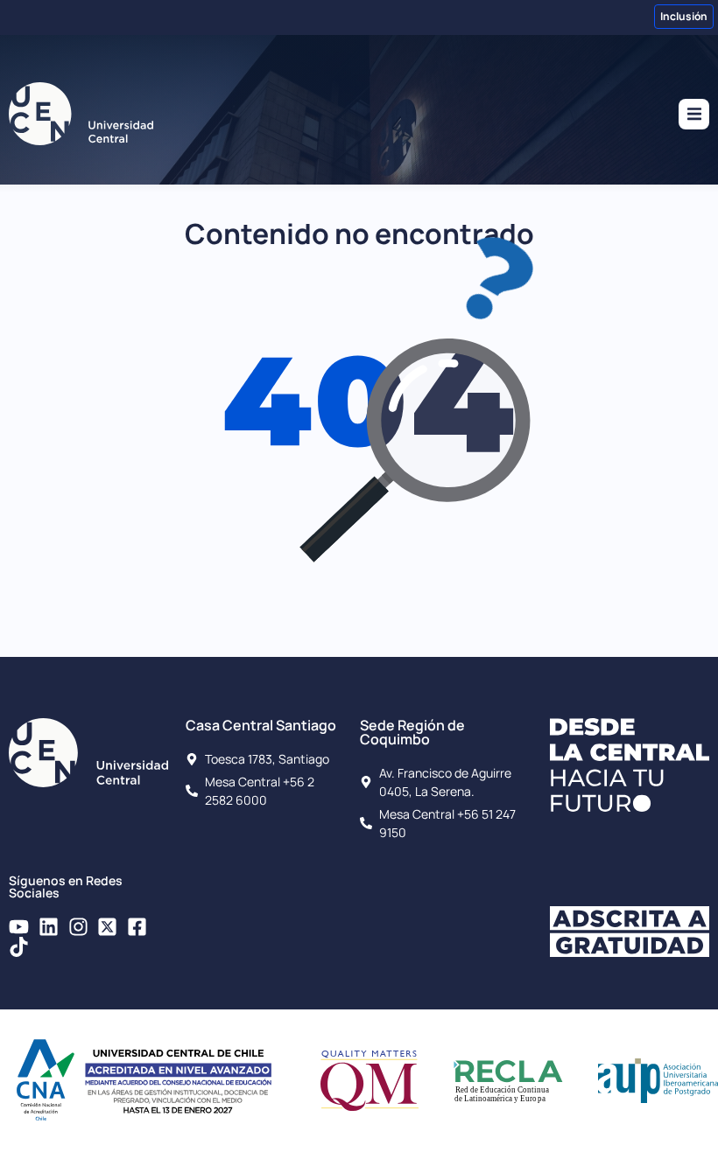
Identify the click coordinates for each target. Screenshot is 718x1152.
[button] (694, 114)
